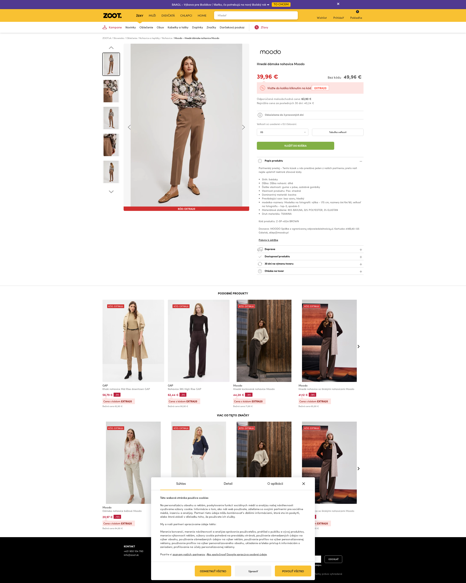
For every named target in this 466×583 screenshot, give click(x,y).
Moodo (237, 385)
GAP (105, 385)
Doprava (269, 249)
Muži (152, 15)
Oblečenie (146, 27)
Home (202, 15)
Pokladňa (356, 14)
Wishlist (322, 17)
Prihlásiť (338, 17)
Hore (456, 561)
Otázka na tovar (274, 270)
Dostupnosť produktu (277, 256)
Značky (211, 27)
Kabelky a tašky (178, 27)
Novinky (130, 27)
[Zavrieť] (338, 4)
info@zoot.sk (131, 555)
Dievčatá (168, 15)
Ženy (139, 15)
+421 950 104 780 (133, 551)
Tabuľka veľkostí (337, 132)
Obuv (160, 27)
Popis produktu (273, 160)
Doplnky (197, 27)
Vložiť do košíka (295, 145)
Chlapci (186, 15)
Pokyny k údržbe (268, 240)
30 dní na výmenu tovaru (278, 263)
